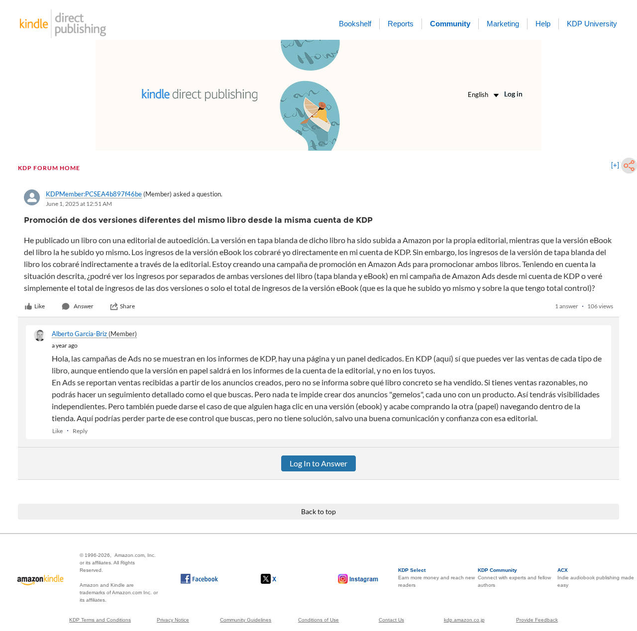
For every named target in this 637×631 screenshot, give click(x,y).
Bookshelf (355, 23)
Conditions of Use (318, 620)
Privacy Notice (173, 620)
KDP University (592, 23)
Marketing (503, 23)
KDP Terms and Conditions (100, 620)
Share (127, 306)
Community (450, 23)
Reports (401, 23)
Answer (84, 306)
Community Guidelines (245, 620)
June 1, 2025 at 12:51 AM (79, 203)
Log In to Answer (318, 463)
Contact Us (391, 620)
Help (542, 23)
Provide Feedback (537, 620)
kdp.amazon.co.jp (464, 620)
